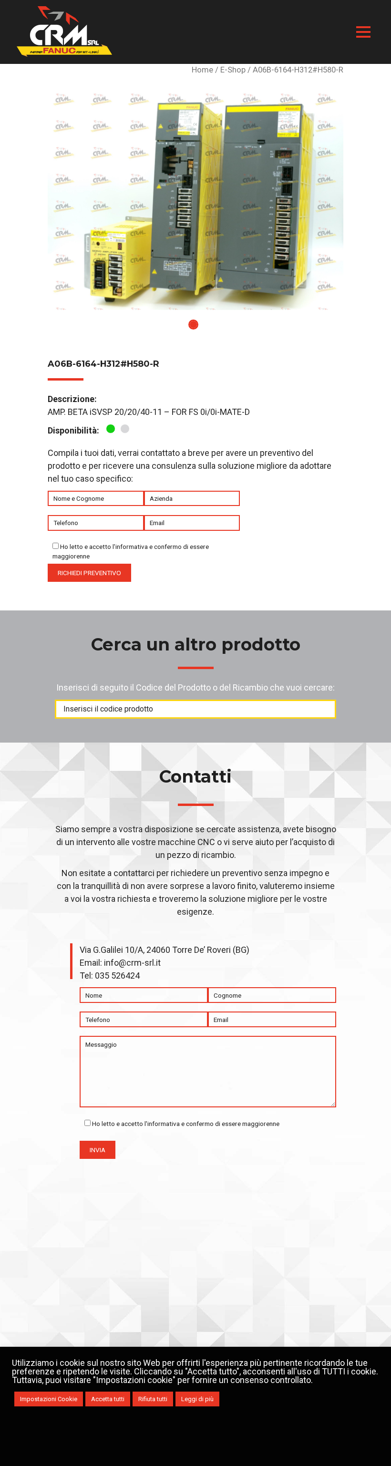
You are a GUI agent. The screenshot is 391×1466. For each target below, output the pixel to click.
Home (202, 69)
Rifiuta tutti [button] (152, 1399)
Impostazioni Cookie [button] (48, 1399)
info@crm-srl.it (132, 963)
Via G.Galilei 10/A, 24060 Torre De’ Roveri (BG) (164, 950)
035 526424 (117, 975)
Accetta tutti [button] (107, 1399)
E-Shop (233, 69)
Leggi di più (197, 1399)
